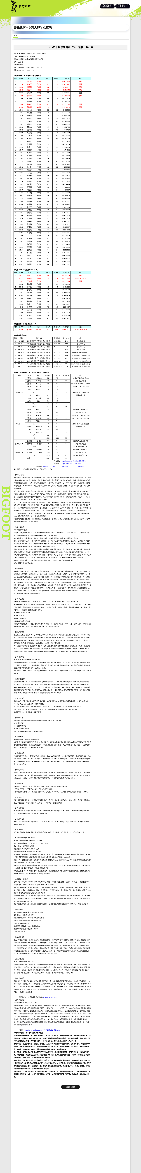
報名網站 (107, 6)
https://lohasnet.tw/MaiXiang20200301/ (74, 461)
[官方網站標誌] (14, 6)
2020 (15, 36)
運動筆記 (81, 466)
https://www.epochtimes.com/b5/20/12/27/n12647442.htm (42, 1030)
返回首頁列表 (70, 1087)
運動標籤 (65, 466)
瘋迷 (54, 466)
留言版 (123, 6)
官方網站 (25, 6)
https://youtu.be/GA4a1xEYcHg (71, 463)
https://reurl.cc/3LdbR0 (50, 997)
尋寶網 (45, 466)
